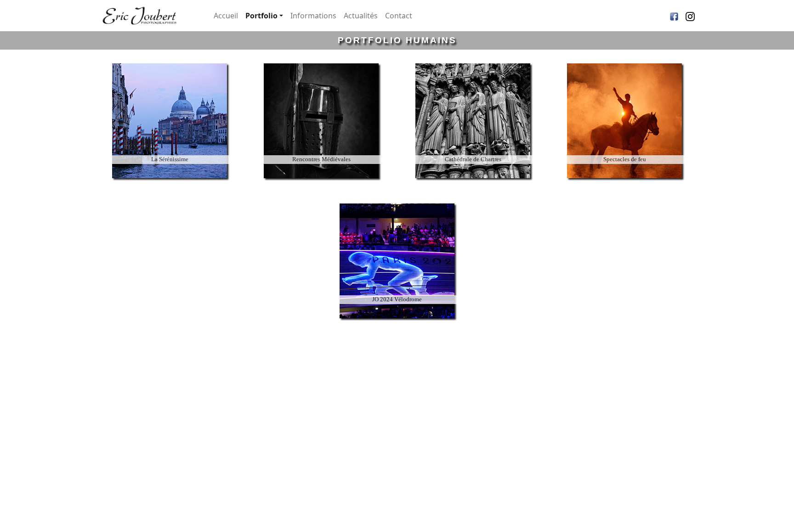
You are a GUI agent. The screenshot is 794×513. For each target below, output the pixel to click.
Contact (398, 16)
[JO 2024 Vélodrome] (397, 322)
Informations (313, 16)
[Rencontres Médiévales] (321, 182)
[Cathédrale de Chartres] (473, 182)
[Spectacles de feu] (624, 182)
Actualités (361, 16)
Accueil (226, 16)
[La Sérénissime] (169, 182)
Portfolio (261, 16)
